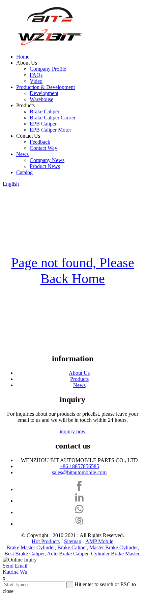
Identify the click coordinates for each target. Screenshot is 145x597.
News (22, 154)
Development (44, 93)
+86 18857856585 (79, 466)
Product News (45, 166)
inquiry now (73, 431)
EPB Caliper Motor (50, 130)
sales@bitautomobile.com (79, 472)
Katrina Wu (15, 572)
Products (79, 379)
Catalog (24, 172)
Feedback (40, 142)
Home (22, 57)
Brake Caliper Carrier (53, 117)
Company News (47, 160)
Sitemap (72, 541)
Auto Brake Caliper (67, 553)
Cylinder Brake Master (115, 553)
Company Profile (48, 69)
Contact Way (43, 148)
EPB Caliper (43, 124)
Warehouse (41, 99)
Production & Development (45, 87)
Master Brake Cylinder (113, 547)
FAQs (36, 75)
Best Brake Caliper (24, 553)
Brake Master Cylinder (30, 547)
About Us (79, 373)
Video (36, 81)
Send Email (15, 566)
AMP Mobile (99, 541)
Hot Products (46, 541)
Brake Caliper (44, 111)
